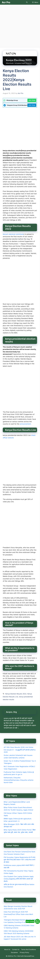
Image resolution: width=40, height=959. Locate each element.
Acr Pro (6, 2)
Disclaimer (14, 952)
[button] (27, 2)
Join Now (31, 100)
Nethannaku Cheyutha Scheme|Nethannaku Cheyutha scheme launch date (18, 780)
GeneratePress (29, 956)
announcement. (25, 424)
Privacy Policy (24, 952)
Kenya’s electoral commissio (13, 234)
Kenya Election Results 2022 (15, 694)
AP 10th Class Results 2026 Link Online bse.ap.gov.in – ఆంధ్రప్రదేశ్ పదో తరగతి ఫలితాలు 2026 (20, 749)
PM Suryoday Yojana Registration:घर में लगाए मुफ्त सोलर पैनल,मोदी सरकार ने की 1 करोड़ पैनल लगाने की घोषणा (19, 859)
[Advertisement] (20, 27)
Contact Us (15, 949)
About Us (7, 949)
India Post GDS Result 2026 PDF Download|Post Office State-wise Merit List (18, 914)
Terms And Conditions (28, 949)
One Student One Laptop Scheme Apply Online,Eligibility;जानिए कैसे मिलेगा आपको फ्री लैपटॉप (19, 879)
